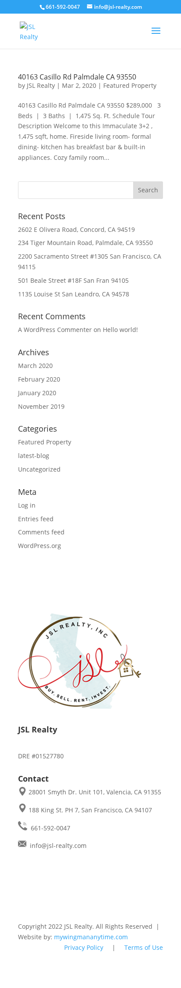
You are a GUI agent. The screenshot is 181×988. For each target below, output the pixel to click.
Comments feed (41, 532)
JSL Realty (41, 85)
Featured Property (129, 85)
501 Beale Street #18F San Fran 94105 (73, 280)
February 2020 (39, 379)
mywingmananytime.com (91, 937)
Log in (27, 505)
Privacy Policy (83, 947)
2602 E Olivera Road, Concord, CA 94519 (76, 229)
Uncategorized (39, 469)
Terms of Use (143, 947)
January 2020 (37, 393)
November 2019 (41, 406)
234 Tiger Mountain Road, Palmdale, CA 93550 (85, 242)
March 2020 (35, 365)
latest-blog (33, 455)
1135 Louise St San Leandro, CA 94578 (73, 294)
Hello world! (120, 329)
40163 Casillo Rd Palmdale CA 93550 (77, 77)
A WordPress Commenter (55, 329)
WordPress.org (39, 545)
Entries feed (36, 519)
